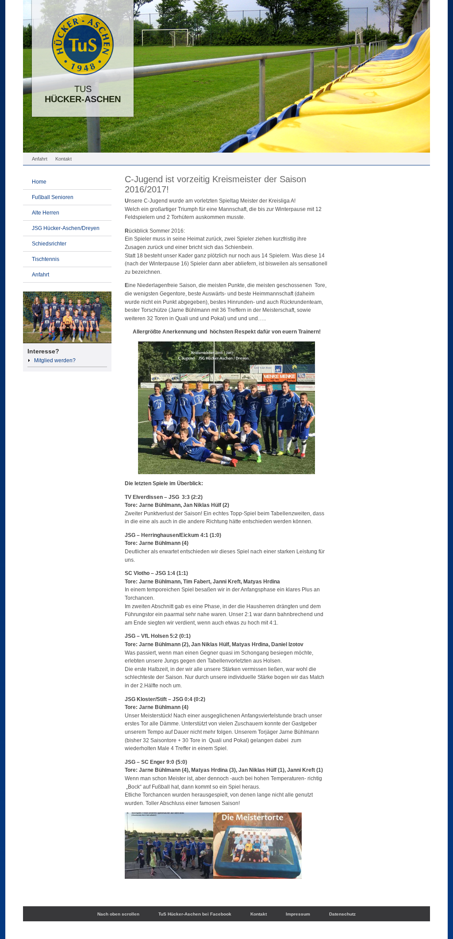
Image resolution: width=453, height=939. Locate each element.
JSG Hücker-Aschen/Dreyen (66, 228)
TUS (83, 99)
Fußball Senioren (52, 197)
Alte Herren (45, 213)
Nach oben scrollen (118, 914)
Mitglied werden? (55, 360)
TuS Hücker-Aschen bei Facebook (194, 914)
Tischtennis (45, 259)
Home (39, 182)
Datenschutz (342, 914)
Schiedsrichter (49, 244)
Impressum (298, 914)
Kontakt (63, 158)
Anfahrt (39, 158)
